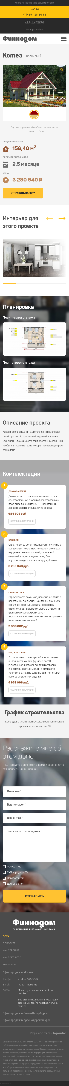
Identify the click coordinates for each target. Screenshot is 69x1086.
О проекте (9, 943)
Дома (6, 936)
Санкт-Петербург (34, 22)
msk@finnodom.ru (28, 985)
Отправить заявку (23, 193)
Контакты (9, 964)
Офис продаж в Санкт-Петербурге (25, 1013)
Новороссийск (34, 29)
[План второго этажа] (34, 384)
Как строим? (11, 950)
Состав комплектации (22, 521)
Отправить (34, 896)
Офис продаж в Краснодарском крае (27, 1020)
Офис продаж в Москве (18, 972)
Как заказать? (12, 957)
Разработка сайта (40, 1033)
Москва (34, 9)
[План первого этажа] (34, 339)
